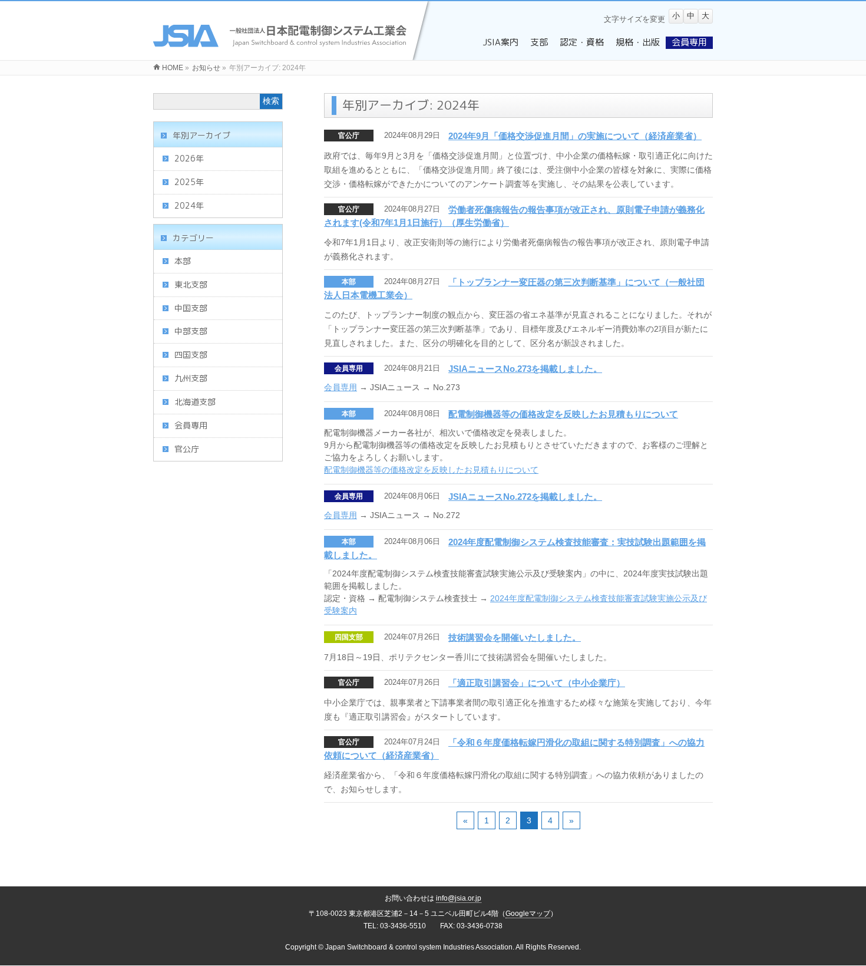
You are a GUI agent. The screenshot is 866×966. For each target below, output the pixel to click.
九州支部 (190, 378)
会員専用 (349, 368)
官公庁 (348, 135)
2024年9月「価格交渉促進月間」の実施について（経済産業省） (575, 136)
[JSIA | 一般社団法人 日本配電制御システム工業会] (293, 54)
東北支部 (190, 284)
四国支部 (349, 637)
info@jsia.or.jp (458, 898)
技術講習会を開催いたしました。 (514, 637)
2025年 (189, 181)
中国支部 (190, 308)
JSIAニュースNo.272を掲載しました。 (525, 497)
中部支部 (190, 331)
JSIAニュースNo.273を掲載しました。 (525, 369)
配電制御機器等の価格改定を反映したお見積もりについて (563, 414)
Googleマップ (527, 913)
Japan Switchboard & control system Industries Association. (419, 947)
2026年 (189, 158)
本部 (349, 282)
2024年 (189, 205)
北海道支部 (195, 401)
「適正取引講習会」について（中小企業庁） (536, 683)
